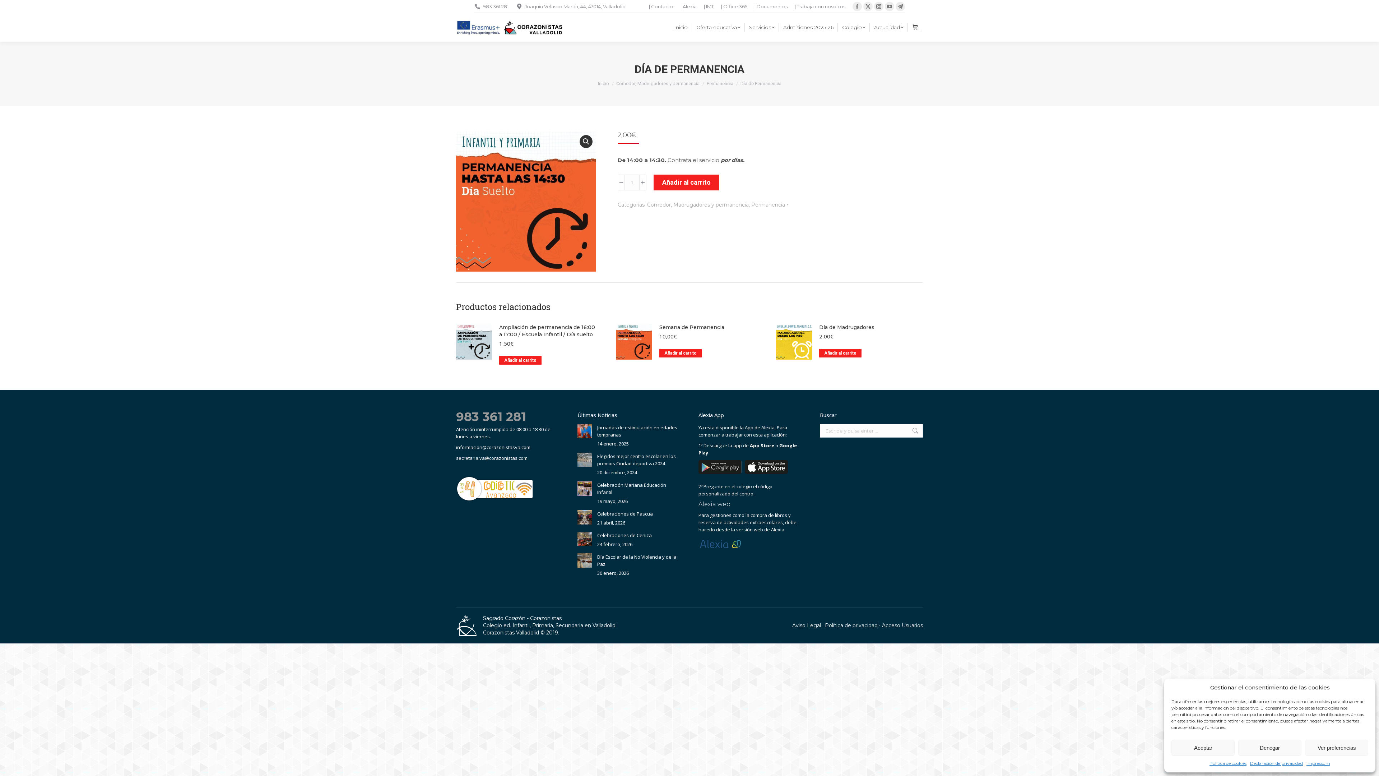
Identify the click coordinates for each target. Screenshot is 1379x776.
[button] (586, 141)
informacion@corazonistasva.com (493, 447)
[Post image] (584, 431)
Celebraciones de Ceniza (624, 535)
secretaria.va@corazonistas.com (492, 458)
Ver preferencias (1337, 748)
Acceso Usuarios (902, 625)
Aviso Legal (806, 625)
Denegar (1270, 748)
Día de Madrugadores (846, 327)
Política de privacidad (851, 625)
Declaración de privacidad (1276, 763)
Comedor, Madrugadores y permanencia (698, 205)
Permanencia (768, 205)
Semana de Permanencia (691, 327)
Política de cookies (1227, 763)
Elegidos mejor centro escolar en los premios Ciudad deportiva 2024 (636, 460)
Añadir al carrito (686, 182)
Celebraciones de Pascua (625, 514)
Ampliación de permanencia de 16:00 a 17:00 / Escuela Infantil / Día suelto (547, 331)
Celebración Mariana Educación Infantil (631, 488)
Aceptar (1203, 748)
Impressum (1318, 763)
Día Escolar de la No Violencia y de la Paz (637, 560)
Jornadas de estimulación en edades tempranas (637, 431)
